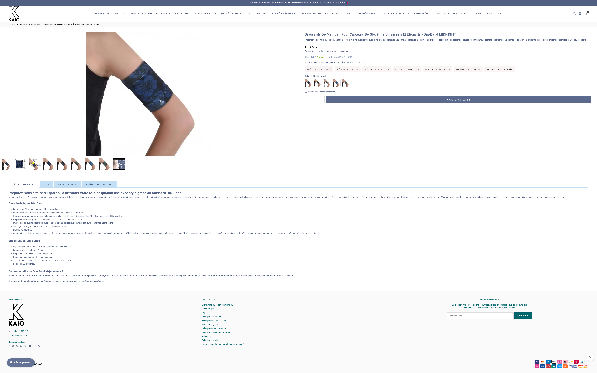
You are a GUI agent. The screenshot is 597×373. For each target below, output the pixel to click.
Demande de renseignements (321, 91)
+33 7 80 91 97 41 (20, 331)
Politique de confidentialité (214, 328)
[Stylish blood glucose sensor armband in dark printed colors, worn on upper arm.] (49, 164)
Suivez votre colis (210, 340)
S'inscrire (522, 315)
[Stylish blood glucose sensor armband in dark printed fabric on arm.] (63, 164)
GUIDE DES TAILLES (67, 184)
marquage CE (36, 233)
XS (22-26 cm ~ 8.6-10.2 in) (319, 69)
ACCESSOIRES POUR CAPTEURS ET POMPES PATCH (159, 13)
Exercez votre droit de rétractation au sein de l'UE (224, 344)
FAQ (204, 313)
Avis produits (208, 336)
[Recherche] (574, 13)
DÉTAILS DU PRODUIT (24, 184)
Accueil (12, 24)
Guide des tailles (356, 62)
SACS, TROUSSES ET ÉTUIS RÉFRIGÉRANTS (271, 13)
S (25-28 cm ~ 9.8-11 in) (347, 69)
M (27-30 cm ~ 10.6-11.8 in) (377, 69)
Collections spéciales (360, 13)
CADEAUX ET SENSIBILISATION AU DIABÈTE (405, 13)
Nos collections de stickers (320, 13)
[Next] (290, 94)
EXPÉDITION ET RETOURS (99, 184)
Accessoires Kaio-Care (450, 13)
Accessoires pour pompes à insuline (217, 13)
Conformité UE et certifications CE (217, 305)
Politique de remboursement (215, 320)
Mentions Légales (210, 324)
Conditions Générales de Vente (216, 332)
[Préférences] (580, 13)
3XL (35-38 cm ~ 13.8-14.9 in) (500, 69)
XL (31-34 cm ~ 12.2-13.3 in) (437, 69)
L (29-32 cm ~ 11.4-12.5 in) (407, 69)
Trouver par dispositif (108, 13)
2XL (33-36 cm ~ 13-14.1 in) (468, 69)
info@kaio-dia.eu (20, 335)
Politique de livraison (211, 317)
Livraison (321, 51)
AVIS (46, 184)
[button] (585, 13)
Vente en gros (208, 309)
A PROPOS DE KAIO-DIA (486, 13)
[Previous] (6, 94)
